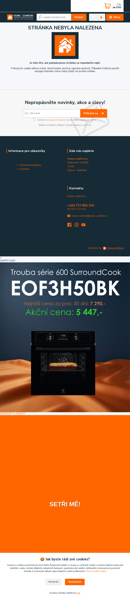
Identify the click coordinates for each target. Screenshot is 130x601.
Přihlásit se (91, 113)
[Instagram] (78, 225)
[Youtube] (85, 225)
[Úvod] (20, 17)
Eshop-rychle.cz (115, 248)
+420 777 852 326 (80, 205)
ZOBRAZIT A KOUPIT (13, 413)
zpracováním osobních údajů (59, 120)
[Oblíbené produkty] (93, 17)
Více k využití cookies (96, 571)
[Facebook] (70, 225)
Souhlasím (74, 581)
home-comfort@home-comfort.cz (89, 215)
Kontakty (24, 169)
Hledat (78, 17)
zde (78, 593)
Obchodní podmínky (30, 165)
